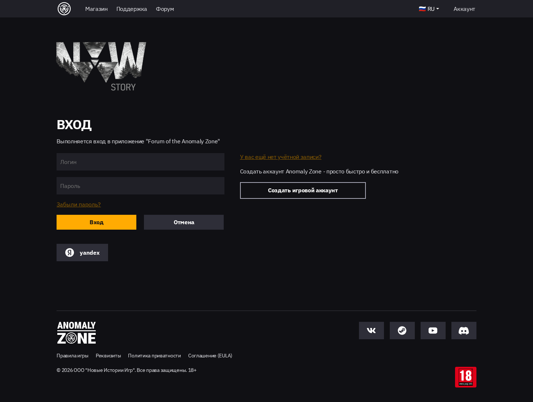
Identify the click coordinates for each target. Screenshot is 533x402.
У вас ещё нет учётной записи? (281, 156)
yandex (89, 252)
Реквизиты (108, 355)
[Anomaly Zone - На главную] (76, 333)
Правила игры (72, 355)
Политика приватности (154, 355)
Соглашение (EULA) (210, 355)
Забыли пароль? (79, 204)
